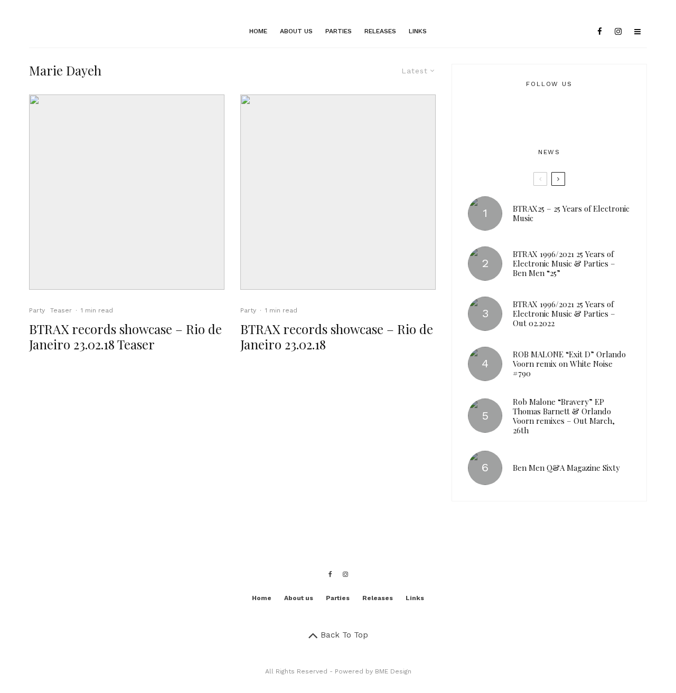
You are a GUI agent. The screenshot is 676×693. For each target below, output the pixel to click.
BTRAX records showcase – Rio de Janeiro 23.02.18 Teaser (125, 336)
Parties (338, 31)
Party (37, 310)
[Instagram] (618, 32)
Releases (380, 31)
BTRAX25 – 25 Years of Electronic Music (571, 213)
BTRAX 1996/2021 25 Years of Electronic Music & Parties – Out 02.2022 (564, 313)
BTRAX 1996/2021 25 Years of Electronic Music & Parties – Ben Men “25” (564, 263)
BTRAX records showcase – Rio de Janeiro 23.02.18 (336, 336)
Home (258, 31)
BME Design (393, 671)
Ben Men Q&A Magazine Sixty (566, 467)
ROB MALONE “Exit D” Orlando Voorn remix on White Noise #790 (569, 363)
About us (296, 31)
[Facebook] (599, 32)
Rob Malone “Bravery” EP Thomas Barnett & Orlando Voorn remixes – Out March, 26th (564, 416)
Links (418, 31)
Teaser (61, 310)
